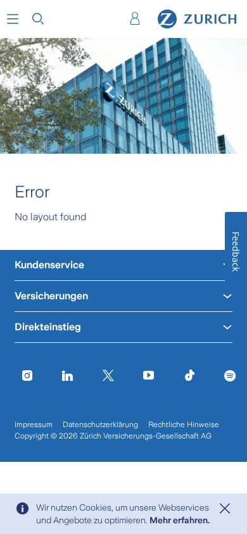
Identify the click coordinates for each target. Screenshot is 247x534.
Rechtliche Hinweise (183, 424)
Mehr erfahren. (179, 520)
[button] (12, 19)
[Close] (224, 508)
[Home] (197, 19)
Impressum (34, 424)
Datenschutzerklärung (100, 424)
